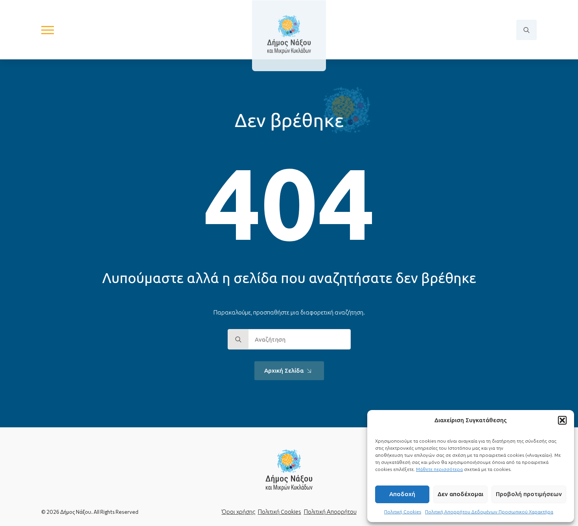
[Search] (238, 339)
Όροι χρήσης (238, 511)
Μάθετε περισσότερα (439, 469)
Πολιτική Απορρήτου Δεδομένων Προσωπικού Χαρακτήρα (489, 511)
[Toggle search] (526, 30)
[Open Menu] (47, 30)
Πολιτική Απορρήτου (330, 511)
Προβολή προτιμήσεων (529, 494)
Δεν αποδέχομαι (460, 494)
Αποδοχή (402, 494)
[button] (562, 420)
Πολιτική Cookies (402, 511)
